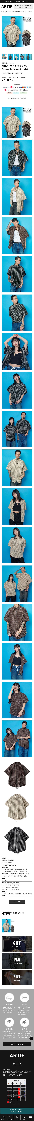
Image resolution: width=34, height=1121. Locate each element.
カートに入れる (17, 1111)
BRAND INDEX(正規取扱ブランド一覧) (15, 12)
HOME (2, 12)
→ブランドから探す (7, 862)
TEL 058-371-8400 (12, 1075)
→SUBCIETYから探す (8, 860)
